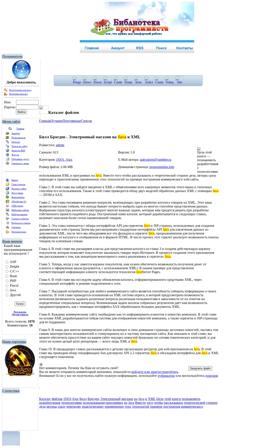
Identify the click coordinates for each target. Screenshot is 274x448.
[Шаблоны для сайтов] (7, 211)
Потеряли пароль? (18, 94)
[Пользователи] (7, 138)
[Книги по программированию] (7, 181)
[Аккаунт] (7, 134)
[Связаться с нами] (7, 164)
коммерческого (192, 406)
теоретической (194, 402)
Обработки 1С (19, 201)
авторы (51, 406)
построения (171, 406)
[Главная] (10, 129)
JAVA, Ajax (64, 159)
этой (167, 399)
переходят (73, 406)
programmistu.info (161, 167)
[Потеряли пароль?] (5, 94)
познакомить (191, 399)
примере (156, 406)
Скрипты (16, 227)
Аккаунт (16, 133)
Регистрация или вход (20, 90)
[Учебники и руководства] (7, 185)
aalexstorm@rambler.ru (155, 159)
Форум (15, 154)
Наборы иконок (19, 214)
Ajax (75, 399)
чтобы (158, 402)
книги (176, 399)
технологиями (71, 402)
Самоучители (18, 184)
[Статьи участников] (7, 233)
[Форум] (7, 155)
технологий (140, 406)
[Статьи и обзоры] (7, 219)
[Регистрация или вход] (5, 91)
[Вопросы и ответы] (7, 223)
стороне (211, 402)
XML (151, 399)
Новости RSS (18, 150)
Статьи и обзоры (20, 218)
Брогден (93, 399)
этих (128, 406)
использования (94, 402)
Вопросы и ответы (21, 223)
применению (114, 406)
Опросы (16, 142)
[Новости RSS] (7, 151)
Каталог (45, 399)
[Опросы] (7, 142)
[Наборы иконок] (7, 215)
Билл (83, 399)
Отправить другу (20, 159)
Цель (160, 399)
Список (86, 121)
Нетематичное (19, 231)
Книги (15, 180)
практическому (93, 406)
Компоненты (18, 197)
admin (60, 145)
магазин (127, 399)
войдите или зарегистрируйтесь (154, 372)
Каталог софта (19, 188)
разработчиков (49, 402)
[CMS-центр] (7, 206)
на (135, 399)
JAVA (67, 399)
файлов (57, 399)
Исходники (17, 193)
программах (114, 402)
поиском (212, 375)
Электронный (110, 399)
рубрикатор (166, 375)
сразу (62, 406)
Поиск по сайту (20, 146)
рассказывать (173, 402)
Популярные (72, 121)
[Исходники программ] (7, 193)
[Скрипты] (7, 228)
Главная (20, 128)
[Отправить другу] (7, 160)
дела (42, 406)
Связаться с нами (20, 163)
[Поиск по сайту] (7, 147)
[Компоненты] (7, 198)
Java (141, 399)
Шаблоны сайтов (20, 210)
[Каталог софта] (7, 189)
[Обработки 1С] (7, 202)
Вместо (140, 402)
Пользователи (18, 137)
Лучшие (57, 121)
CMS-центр (17, 205)
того (150, 402)
